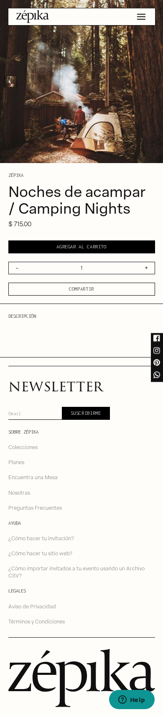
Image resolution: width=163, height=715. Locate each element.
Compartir (81, 288)
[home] (32, 16)
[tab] (10, 81)
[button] (141, 17)
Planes (16, 461)
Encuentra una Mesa (33, 476)
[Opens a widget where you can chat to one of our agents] (132, 700)
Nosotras (19, 492)
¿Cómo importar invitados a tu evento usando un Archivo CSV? (76, 571)
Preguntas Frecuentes (35, 507)
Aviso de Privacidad (32, 606)
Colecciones (23, 446)
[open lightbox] (81, 81)
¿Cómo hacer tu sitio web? (40, 553)
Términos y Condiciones (36, 621)
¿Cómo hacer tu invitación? (41, 537)
